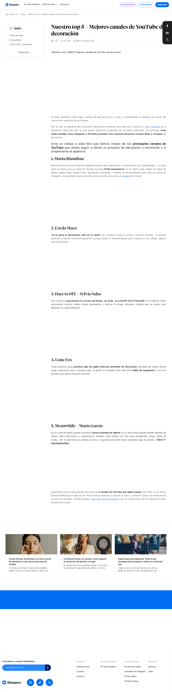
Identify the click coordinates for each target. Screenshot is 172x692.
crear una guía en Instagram (104, 499)
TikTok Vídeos (130, 676)
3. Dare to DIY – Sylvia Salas (20, 44)
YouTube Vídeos (131, 681)
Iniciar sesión (146, 5)
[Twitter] (49, 682)
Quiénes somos (83, 667)
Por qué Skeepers (32, 4)
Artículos (152, 667)
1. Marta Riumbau (16, 35)
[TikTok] (40, 682)
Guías (150, 672)
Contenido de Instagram (135, 672)
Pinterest (156, 127)
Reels (126, 176)
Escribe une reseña (132, 667)
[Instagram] (30, 682)
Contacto (80, 676)
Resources (13, 14)
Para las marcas (128, 5)
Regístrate (162, 5)
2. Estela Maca (15, 40)
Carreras (80, 672)
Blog (23, 14)
